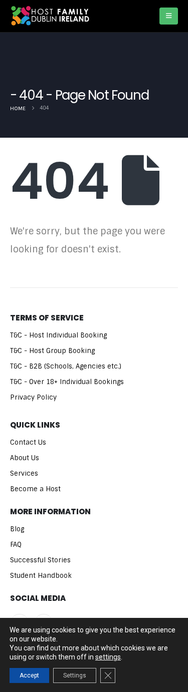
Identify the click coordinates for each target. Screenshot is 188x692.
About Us (24, 458)
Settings (74, 675)
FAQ (16, 544)
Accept (29, 675)
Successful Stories (40, 560)
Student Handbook (41, 575)
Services (24, 473)
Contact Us (28, 442)
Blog (17, 529)
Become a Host (35, 489)
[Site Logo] (50, 16)
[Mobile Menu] (168, 16)
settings (108, 657)
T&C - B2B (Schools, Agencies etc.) (65, 366)
